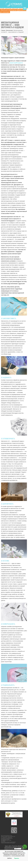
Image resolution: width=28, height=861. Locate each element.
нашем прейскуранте (16, 63)
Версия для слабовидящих (9, 10)
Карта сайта (8, 846)
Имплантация (9, 30)
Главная (3, 30)
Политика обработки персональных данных (13, 846)
